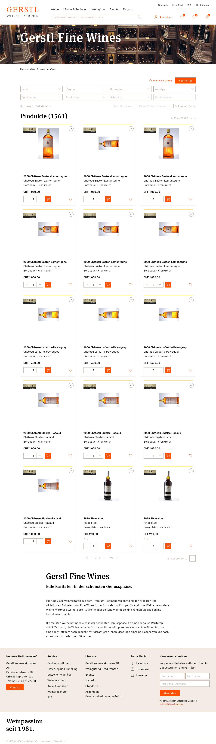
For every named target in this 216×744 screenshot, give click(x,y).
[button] (139, 17)
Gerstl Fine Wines (47, 69)
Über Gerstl (177, 5)
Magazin (128, 9)
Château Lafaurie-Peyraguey (41, 351)
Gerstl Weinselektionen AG (102, 663)
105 (111, 557)
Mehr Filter (185, 80)
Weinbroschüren (57, 691)
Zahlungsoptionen (58, 663)
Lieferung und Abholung (62, 669)
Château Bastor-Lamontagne (41, 180)
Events (114, 9)
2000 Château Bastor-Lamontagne (45, 176)
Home (23, 69)
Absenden (169, 693)
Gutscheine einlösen (60, 674)
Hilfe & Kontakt (202, 5)
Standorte (163, 5)
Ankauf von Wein (57, 686)
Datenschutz (59, 741)
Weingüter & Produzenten (101, 669)
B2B (189, 5)
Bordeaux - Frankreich (37, 185)
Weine (32, 69)
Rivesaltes (90, 522)
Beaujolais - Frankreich (97, 527)
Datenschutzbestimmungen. (172, 704)
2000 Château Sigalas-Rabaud (42, 432)
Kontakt (15, 687)
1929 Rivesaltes (93, 518)
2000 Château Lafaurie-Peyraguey (45, 347)
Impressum (45, 741)
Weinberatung (56, 680)
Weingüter (98, 9)
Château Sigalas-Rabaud (38, 437)
